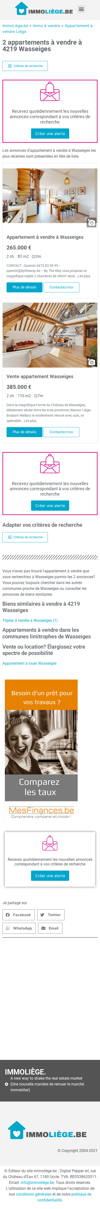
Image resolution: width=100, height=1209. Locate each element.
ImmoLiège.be (15, 25)
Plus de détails (24, 287)
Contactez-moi (61, 287)
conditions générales (33, 1194)
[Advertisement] (50, 999)
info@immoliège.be (37, 1182)
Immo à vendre (46, 25)
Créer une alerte (50, 133)
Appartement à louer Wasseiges (29, 663)
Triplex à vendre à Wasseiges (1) (30, 620)
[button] (81, 9)
